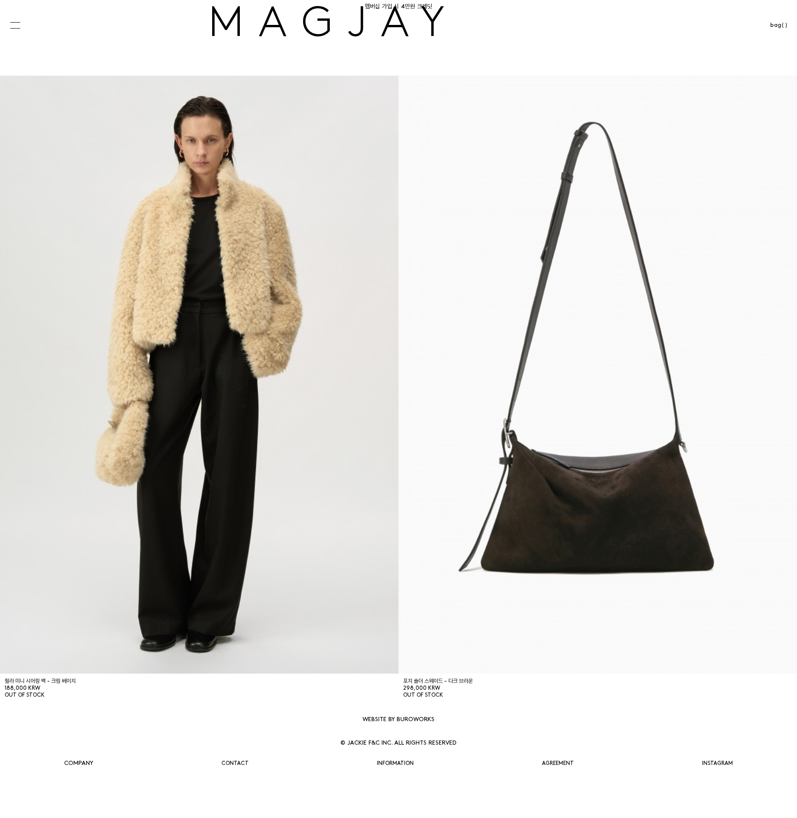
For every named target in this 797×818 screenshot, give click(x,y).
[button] (22, 25)
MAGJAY (333, 26)
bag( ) (779, 25)
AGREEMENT (558, 763)
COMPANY (78, 763)
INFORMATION (395, 763)
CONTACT (235, 763)
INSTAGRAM (717, 763)
